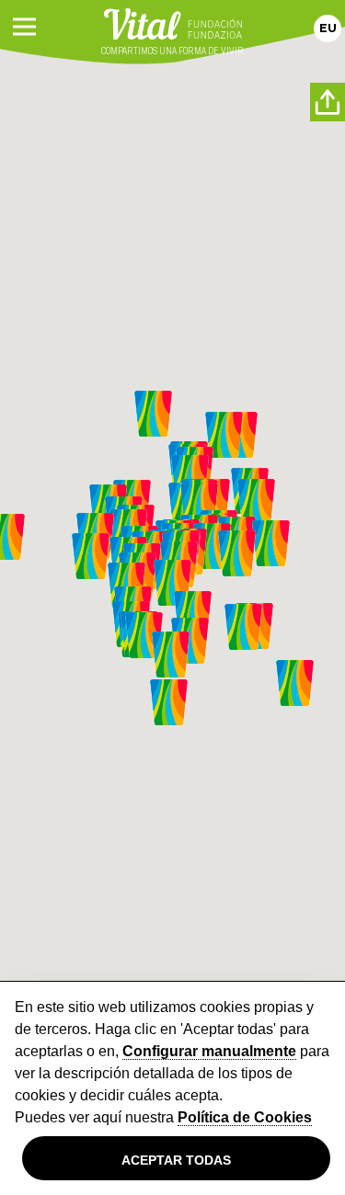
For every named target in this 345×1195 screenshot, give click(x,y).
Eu (328, 28)
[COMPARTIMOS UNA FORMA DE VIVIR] (173, 22)
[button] (169, 702)
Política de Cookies (245, 1117)
